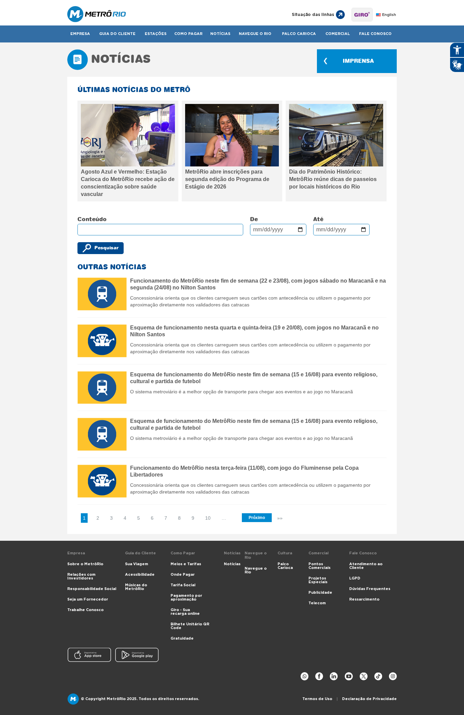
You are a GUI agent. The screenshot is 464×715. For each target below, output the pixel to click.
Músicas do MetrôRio (136, 587)
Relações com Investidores (81, 576)
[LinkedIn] (334, 676)
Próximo (257, 517)
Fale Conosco (375, 34)
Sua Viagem (136, 564)
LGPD (354, 578)
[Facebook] (319, 676)
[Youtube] (348, 676)
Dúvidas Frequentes (369, 589)
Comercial (337, 34)
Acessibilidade (140, 574)
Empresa (80, 34)
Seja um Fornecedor (87, 599)
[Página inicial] (171, 14)
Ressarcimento (364, 599)
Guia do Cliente (117, 34)
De (254, 219)
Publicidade (320, 592)
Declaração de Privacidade (369, 699)
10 (208, 518)
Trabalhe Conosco (85, 610)
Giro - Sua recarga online (185, 611)
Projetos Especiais (317, 580)
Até (318, 219)
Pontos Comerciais (319, 566)
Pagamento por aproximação (186, 597)
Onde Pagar (183, 574)
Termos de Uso (317, 699)
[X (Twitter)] (364, 676)
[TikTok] (378, 676)
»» (280, 518)
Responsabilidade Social (91, 589)
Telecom (317, 603)
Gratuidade (182, 638)
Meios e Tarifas (186, 564)
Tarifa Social (183, 585)
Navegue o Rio (255, 34)
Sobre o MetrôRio (85, 564)
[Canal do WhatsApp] (304, 676)
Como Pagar (188, 34)
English (389, 15)
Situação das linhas (313, 15)
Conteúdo (92, 219)
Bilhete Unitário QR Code (190, 626)
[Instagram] (393, 676)
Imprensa (358, 61)
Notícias (220, 34)
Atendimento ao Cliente (365, 566)
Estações (155, 34)
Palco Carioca (299, 34)
